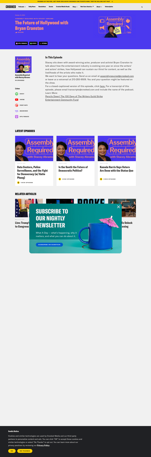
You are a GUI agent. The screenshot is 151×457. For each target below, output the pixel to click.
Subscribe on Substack (49, 244)
